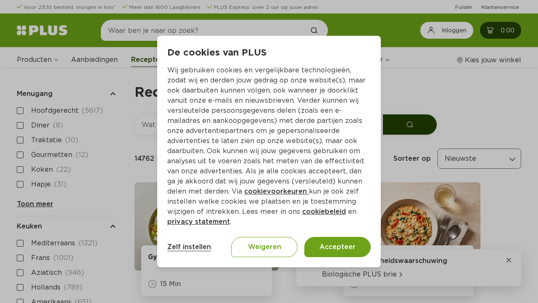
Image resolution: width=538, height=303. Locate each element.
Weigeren (264, 247)
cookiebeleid (324, 211)
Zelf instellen (189, 247)
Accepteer (337, 247)
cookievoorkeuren (276, 191)
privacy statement (198, 222)
